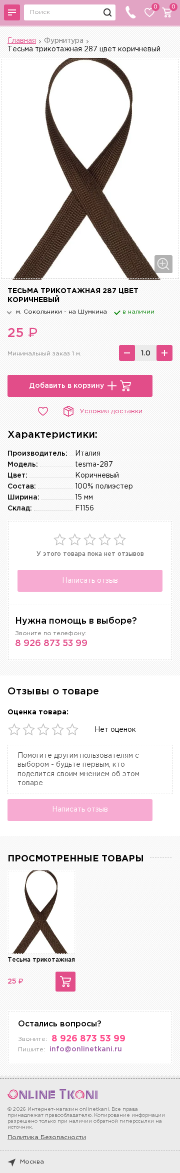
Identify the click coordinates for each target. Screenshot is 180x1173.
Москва (32, 1162)
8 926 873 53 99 (51, 644)
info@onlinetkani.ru (86, 1049)
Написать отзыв (90, 581)
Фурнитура (64, 41)
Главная (22, 41)
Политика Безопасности (47, 1137)
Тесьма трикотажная (41, 960)
